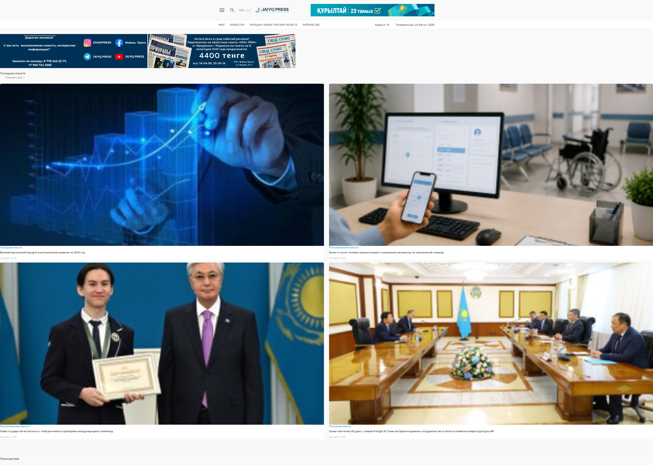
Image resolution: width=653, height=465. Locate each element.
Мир (222, 24)
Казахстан (237, 24)
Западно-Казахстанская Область (273, 24)
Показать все (13, 77)
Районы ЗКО (311, 24)
